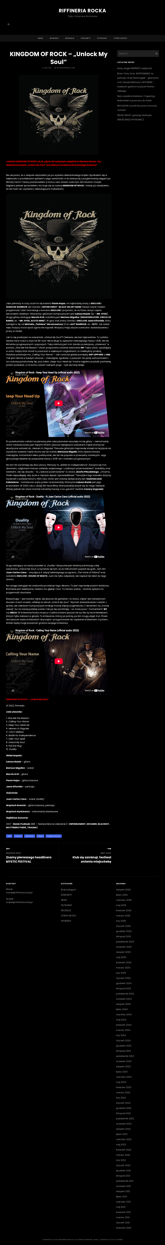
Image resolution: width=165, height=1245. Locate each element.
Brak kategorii (68, 889)
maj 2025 (121, 957)
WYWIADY (54, 38)
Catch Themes (116, 1240)
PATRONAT (102, 38)
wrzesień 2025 (124, 946)
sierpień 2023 (123, 1066)
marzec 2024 (123, 1030)
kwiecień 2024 (123, 1024)
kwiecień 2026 (123, 910)
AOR (9, 836)
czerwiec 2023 (124, 1076)
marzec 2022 (123, 1154)
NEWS (40, 38)
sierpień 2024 (123, 1004)
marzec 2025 (123, 967)
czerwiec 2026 (124, 900)
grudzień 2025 (124, 931)
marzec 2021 (122, 1217)
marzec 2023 (123, 1092)
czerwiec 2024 (124, 1014)
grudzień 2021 (123, 1170)
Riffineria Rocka (82, 10)
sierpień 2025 (123, 952)
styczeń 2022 (123, 1165)
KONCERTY (86, 38)
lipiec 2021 (121, 1196)
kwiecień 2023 (123, 1087)
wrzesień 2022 (124, 1123)
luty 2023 (121, 1097)
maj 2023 (121, 1082)
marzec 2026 (123, 915)
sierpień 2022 (123, 1128)
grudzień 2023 (123, 1045)
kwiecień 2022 (123, 1149)
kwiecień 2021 (123, 1212)
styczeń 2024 (123, 1040)
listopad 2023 (123, 1050)
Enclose (18, 836)
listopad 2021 (123, 1175)
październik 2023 (125, 1056)
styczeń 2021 (123, 1222)
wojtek (48, 68)
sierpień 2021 (123, 1191)
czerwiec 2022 (124, 1139)
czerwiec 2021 (123, 1201)
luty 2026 (121, 920)
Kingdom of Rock (53, 836)
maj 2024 (121, 1019)
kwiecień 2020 (123, 1227)
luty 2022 (121, 1160)
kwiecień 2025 (123, 962)
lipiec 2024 (122, 1009)
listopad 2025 (123, 936)
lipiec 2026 (122, 894)
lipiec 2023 (122, 1071)
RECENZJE (69, 38)
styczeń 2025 (123, 978)
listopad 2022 (123, 1113)
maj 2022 (121, 1144)
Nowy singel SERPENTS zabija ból (134, 68)
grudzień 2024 (124, 983)
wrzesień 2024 (124, 998)
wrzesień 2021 (123, 1186)
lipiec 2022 (122, 1134)
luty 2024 (121, 1035)
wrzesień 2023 (124, 1061)
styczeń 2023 (123, 1102)
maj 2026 (121, 905)
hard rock (29, 836)
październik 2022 (125, 1118)
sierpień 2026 (123, 889)
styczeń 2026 (123, 926)
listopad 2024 (123, 988)
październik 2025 (125, 941)
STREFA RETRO (120, 38)
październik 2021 (124, 1180)
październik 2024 (125, 993)
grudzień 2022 (123, 1108)
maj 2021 (120, 1206)
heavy (40, 836)
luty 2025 (121, 972)
